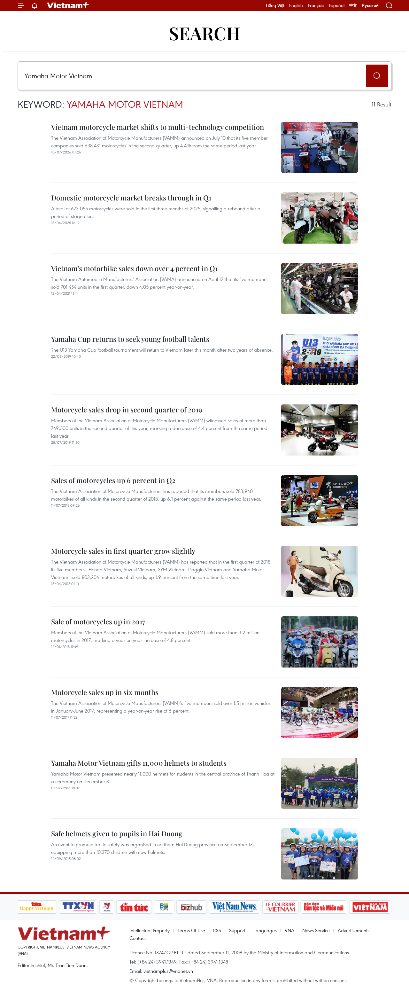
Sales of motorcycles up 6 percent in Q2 (113, 480)
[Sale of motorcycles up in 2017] (319, 642)
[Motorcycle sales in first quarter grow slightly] (319, 571)
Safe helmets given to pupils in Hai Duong (116, 833)
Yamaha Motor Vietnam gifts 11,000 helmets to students (139, 763)
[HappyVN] (36, 907)
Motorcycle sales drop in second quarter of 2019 (126, 409)
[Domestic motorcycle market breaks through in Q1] (319, 218)
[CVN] (280, 907)
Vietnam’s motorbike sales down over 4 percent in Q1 (134, 268)
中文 (353, 5)
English (296, 5)
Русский (370, 5)
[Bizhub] (191, 907)
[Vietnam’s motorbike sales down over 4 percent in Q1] (319, 288)
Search (204, 33)
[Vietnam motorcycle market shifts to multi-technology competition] (319, 147)
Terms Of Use (191, 930)
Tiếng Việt (275, 5)
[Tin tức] (134, 907)
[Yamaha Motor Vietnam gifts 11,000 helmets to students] (319, 783)
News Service (316, 930)
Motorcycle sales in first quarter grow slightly (123, 551)
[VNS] (234, 907)
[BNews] (164, 907)
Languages (265, 930)
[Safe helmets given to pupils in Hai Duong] (319, 853)
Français (316, 5)
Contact (137, 938)
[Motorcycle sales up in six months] (319, 712)
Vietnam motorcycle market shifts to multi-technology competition (157, 127)
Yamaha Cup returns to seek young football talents (130, 339)
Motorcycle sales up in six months (104, 692)
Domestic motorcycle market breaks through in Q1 (131, 197)
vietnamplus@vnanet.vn (168, 971)
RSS (217, 930)
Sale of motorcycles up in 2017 (98, 621)
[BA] (370, 907)
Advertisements (353, 930)
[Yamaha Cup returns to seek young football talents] (319, 359)
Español (336, 5)
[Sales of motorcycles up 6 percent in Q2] (319, 500)
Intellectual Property (149, 930)
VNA (289, 930)
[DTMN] (324, 907)
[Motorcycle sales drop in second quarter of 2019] (319, 430)
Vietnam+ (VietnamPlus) (68, 5)
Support (237, 930)
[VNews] (106, 907)
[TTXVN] (78, 907)
